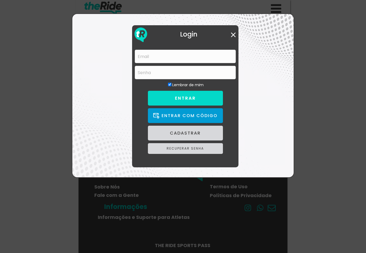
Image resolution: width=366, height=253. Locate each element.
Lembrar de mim (188, 85)
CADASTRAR (185, 133)
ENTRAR (185, 98)
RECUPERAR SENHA (185, 148)
